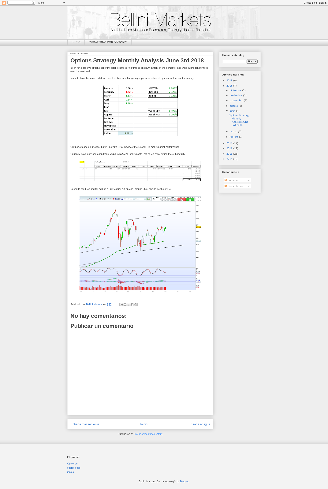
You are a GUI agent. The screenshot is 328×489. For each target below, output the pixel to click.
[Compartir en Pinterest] (136, 304)
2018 (229, 85)
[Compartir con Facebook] (132, 304)
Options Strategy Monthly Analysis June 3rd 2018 (239, 120)
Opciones (72, 463)
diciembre (236, 90)
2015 (229, 153)
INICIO (76, 42)
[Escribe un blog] (125, 304)
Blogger (184, 481)
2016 (229, 148)
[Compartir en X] (128, 304)
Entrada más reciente (84, 424)
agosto (234, 105)
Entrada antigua (199, 424)
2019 (229, 80)
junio (233, 110)
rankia (70, 472)
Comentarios (235, 186)
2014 (229, 158)
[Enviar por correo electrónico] (121, 304)
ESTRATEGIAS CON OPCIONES (108, 42)
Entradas (232, 180)
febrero (234, 136)
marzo (234, 131)
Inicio (143, 424)
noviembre (236, 95)
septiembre (237, 100)
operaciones (73, 467)
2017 (229, 143)
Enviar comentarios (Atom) (148, 434)
